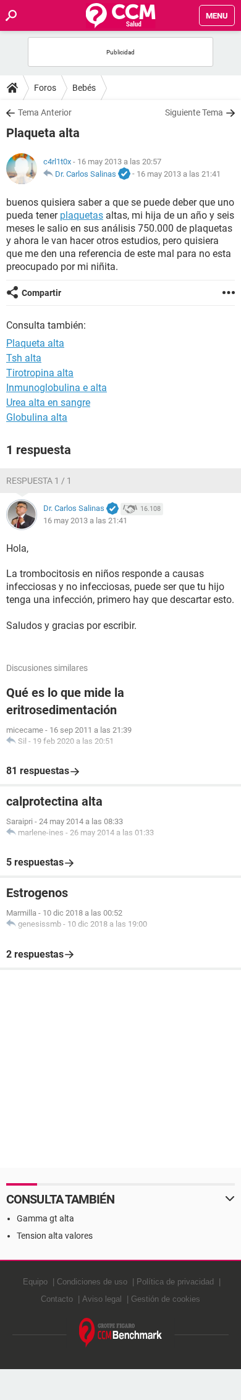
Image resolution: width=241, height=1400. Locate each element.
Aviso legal (102, 1299)
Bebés (84, 88)
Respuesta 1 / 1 (39, 481)
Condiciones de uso (92, 1281)
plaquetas (81, 215)
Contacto (57, 1299)
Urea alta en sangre (48, 402)
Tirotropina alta (40, 373)
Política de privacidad (175, 1281)
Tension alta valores (55, 1236)
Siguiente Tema (194, 112)
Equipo (35, 1281)
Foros (45, 88)
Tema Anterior (45, 112)
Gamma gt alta (45, 1218)
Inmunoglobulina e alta (56, 388)
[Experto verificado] (124, 174)
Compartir (41, 293)
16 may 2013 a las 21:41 (179, 174)
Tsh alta (23, 358)
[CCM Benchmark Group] (121, 1333)
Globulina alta (36, 417)
